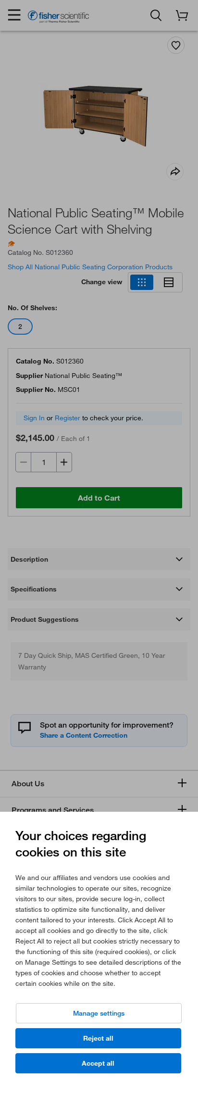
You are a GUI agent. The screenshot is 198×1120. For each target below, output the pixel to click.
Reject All (98, 1038)
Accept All (98, 1063)
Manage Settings (98, 1013)
